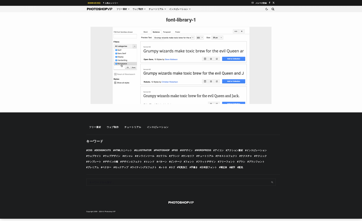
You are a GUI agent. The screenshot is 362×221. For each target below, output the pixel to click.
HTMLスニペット (123, 150)
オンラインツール (145, 155)
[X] (273, 3)
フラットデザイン (207, 161)
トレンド (149, 161)
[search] (272, 182)
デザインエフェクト (132, 161)
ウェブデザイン (112, 155)
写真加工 (182, 167)
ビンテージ (176, 161)
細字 (233, 167)
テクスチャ (246, 155)
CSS (90, 150)
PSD (175, 150)
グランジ (174, 155)
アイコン (219, 150)
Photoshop (162, 150)
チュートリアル (156, 8)
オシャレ (128, 155)
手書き (194, 167)
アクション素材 (235, 150)
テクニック (261, 155)
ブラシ (241, 161)
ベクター (106, 167)
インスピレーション (178, 8)
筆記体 (223, 167)
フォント (189, 161)
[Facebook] (269, 3)
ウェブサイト (94, 155)
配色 (241, 167)
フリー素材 (122, 8)
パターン (162, 161)
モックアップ (121, 167)
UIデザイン (187, 150)
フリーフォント (227, 161)
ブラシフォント (257, 161)
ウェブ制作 (138, 8)
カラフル (162, 155)
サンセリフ (188, 155)
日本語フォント (209, 167)
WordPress (203, 150)
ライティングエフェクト (144, 167)
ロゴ (172, 167)
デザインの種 (111, 161)
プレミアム (93, 167)
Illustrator (143, 150)
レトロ (163, 167)
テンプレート (94, 161)
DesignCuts (103, 150)
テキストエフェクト (227, 155)
